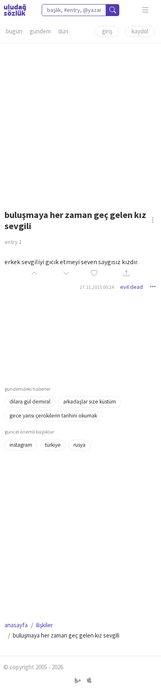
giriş (107, 31)
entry (13, 242)
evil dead (131, 287)
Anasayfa (16, 625)
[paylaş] (126, 274)
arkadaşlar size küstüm (89, 401)
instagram (20, 444)
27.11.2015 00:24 (97, 287)
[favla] (94, 274)
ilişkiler (44, 625)
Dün (63, 31)
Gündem (40, 31)
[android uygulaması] (79, 680)
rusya (79, 444)
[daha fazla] (145, 10)
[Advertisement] (80, 123)
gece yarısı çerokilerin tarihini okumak (53, 415)
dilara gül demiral (29, 401)
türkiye (53, 444)
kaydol (140, 31)
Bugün (14, 31)
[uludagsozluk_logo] (14, 10)
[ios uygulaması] (89, 680)
